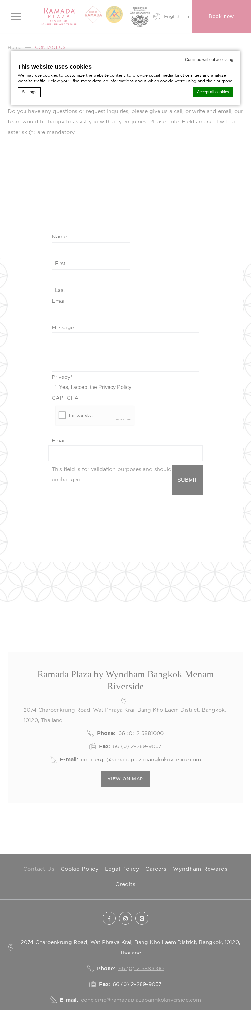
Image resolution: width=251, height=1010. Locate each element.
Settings (29, 92)
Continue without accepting (209, 59)
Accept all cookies (213, 92)
